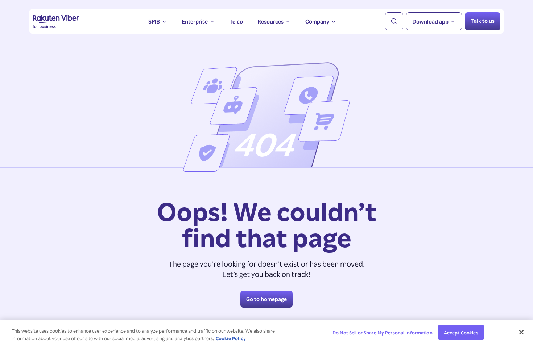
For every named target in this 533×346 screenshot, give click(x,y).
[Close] (521, 332)
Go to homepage (266, 299)
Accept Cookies (461, 332)
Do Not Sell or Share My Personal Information (382, 332)
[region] (266, 333)
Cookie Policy (231, 338)
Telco (236, 21)
